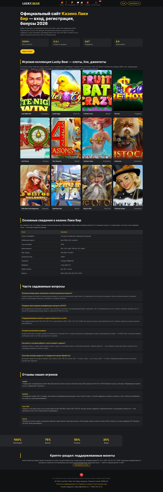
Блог (78, 3)
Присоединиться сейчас (82, 465)
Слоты (81, 3)
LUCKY (31, 3)
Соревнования (72, 3)
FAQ (66, 3)
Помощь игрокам (96, 3)
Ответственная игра (100, 484)
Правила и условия (85, 484)
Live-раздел (87, 3)
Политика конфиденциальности (67, 484)
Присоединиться (134, 3)
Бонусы (62, 3)
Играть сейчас (27, 51)
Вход (123, 3)
